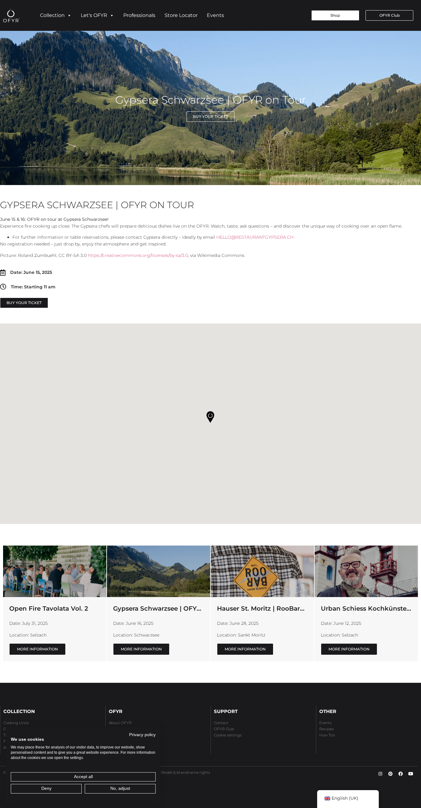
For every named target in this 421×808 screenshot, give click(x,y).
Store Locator (181, 15)
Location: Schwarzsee (136, 635)
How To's (327, 735)
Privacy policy (142, 734)
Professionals (139, 15)
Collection (52, 15)
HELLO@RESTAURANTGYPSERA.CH (254, 237)
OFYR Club (224, 729)
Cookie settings (228, 735)
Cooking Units (16, 722)
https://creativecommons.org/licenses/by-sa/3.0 (138, 255)
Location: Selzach (28, 635)
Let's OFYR (94, 15)
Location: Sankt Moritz (241, 635)
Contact (221, 722)
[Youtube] (411, 773)
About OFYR (120, 722)
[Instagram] (380, 773)
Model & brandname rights (185, 772)
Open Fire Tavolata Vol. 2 (48, 608)
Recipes (326, 729)
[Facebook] (400, 773)
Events (215, 15)
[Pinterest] (390, 773)
